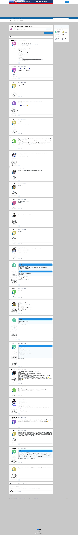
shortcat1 (14, 262)
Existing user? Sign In (60, 1)
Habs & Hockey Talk (22, 29)
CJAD (27, 46)
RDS (25, 46)
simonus (14, 168)
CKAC (29, 46)
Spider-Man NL (14, 66)
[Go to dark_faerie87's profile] (55, 34)
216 (14, 394)
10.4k (14, 219)
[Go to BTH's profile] (14, 86)
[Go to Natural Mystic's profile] (14, 373)
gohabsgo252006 (14, 137)
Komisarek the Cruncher (14, 418)
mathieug (14, 448)
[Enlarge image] (20, 68)
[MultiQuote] (19, 63)
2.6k (14, 145)
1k (14, 207)
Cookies (39, 531)
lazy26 (14, 152)
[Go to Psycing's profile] (14, 215)
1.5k (14, 107)
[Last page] (21, 36)
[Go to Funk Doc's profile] (14, 390)
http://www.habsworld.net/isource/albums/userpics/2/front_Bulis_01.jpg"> (32, 59)
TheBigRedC (13, 247)
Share (44, 29)
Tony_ (14, 199)
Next (19, 483)
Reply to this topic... (18, 491)
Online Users (22, 20)
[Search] (68, 18)
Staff (17, 20)
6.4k (14, 191)
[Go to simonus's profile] (14, 172)
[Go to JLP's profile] (14, 187)
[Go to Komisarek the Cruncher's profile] (14, 422)
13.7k (14, 90)
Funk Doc (14, 386)
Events (14, 20)
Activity (15, 18)
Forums (11, 20)
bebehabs (14, 99)
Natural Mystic (14, 369)
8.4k (14, 324)
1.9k (14, 74)
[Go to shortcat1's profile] (14, 265)
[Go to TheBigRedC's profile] (14, 250)
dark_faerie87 (59, 34)
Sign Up (66, 1)
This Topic (64, 18)
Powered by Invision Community (39, 533)
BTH (14, 82)
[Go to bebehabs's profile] (14, 103)
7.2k (14, 176)
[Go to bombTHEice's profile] (11, 29)
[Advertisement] (39, 10)
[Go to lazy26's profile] (14, 155)
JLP (14, 183)
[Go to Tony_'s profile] (14, 203)
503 (14, 426)
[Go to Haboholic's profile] (14, 292)
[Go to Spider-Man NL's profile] (14, 70)
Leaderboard (19, 18)
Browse (11, 18)
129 (14, 296)
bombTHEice (16, 28)
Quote (21, 78)
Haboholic (14, 288)
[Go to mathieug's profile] (14, 451)
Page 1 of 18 (24, 483)
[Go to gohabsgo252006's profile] (14, 141)
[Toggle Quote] (19, 264)
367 (14, 456)
